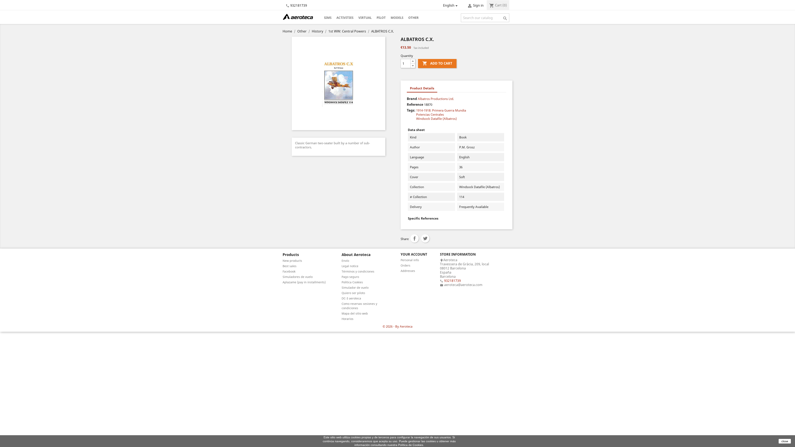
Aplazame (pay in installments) (304, 282)
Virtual (365, 18)
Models (397, 18)
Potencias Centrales (430, 114)
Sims (327, 18)
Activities (344, 18)
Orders (405, 265)
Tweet (425, 238)
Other (413, 18)
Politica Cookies (352, 282)
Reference (415, 104)
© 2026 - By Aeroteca (397, 326)
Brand (412, 99)
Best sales (289, 266)
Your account (414, 254)
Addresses (408, 271)
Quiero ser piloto (353, 293)
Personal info (410, 260)
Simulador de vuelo (355, 288)
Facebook (289, 271)
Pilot (381, 18)
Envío (345, 261)
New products (292, 261)
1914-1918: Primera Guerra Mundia (441, 110)
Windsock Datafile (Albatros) (436, 119)
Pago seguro (350, 277)
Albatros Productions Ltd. (436, 99)
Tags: (411, 110)
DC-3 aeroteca (351, 298)
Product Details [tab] (422, 88)
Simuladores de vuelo (298, 277)
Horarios (347, 319)
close (784, 441)
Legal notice (350, 266)
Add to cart (437, 63)
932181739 (298, 5)
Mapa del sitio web (355, 313)
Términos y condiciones (358, 271)
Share (414, 238)
